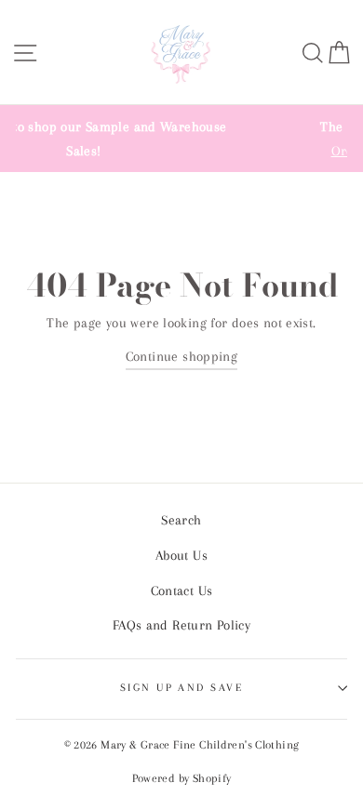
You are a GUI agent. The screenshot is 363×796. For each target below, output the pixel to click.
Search (181, 519)
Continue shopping (182, 356)
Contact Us (182, 590)
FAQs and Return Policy (181, 624)
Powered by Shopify (182, 778)
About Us (181, 555)
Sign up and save (181, 687)
